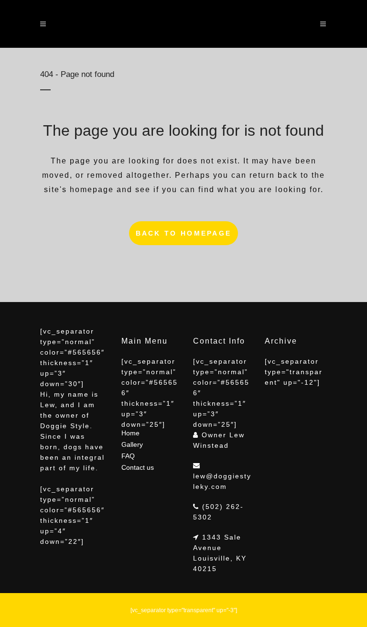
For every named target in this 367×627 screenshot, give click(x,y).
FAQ (128, 456)
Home (130, 433)
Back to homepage (184, 233)
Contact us (137, 467)
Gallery (132, 444)
